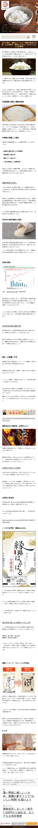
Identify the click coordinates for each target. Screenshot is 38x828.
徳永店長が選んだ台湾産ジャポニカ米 (16, 622)
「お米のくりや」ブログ (20, 4)
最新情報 (16, 782)
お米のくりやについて (26, 782)
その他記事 (13, 784)
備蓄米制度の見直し (9, 183)
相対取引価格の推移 (12, 291)
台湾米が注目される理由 (11, 468)
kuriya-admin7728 (21, 780)
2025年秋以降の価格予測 (11, 326)
